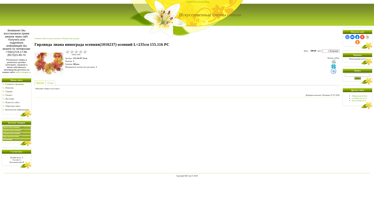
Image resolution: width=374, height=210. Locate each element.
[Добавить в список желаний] (333, 66)
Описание (40, 83)
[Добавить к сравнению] (333, 71)
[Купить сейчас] (333, 61)
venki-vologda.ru (23, 72)
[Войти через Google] (367, 37)
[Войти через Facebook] (357, 37)
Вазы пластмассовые (12, 136)
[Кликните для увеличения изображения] (49, 64)
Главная (189, 2)
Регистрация (199, 2)
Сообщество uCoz (359, 98)
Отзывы (50, 83)
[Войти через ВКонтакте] (352, 37)
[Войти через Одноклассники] (357, 42)
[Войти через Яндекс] (362, 37)
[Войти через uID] (347, 37)
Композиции (9, 139)
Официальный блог (360, 96)
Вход (208, 2)
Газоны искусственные (13, 133)
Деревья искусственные (13, 130)
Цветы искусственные (13, 127)
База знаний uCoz (359, 100)
